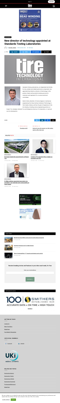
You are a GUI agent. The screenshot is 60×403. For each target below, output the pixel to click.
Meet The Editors (8, 326)
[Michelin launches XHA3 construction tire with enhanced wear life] (8, 239)
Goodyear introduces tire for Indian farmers (24, 245)
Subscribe (51, 1)
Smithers (30, 308)
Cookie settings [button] (6, 399)
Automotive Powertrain (9, 382)
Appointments (8, 37)
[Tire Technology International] (30, 6)
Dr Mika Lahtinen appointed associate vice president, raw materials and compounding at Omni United (16, 183)
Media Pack (7, 329)
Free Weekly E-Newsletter (10, 332)
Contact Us (6, 324)
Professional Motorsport (10, 384)
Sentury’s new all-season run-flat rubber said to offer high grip (43, 129)
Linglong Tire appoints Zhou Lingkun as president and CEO (41, 157)
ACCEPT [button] (13, 399)
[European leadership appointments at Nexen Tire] (16, 146)
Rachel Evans (12, 47)
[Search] (54, 6)
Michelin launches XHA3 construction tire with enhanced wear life (29, 238)
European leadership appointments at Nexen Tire (16, 157)
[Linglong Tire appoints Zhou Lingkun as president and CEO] (43, 146)
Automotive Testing (9, 376)
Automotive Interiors (9, 373)
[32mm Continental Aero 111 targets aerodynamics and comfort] (8, 255)
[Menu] (6, 6)
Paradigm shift (23, 128)
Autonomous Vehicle (9, 379)
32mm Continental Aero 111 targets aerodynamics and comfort (28, 253)
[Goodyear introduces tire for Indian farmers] (8, 247)
